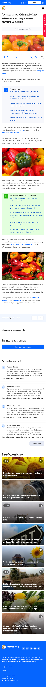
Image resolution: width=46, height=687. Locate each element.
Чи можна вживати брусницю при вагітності (22, 417)
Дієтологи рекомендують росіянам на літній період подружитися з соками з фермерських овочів (26, 215)
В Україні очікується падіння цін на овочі (24, 92)
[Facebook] (23, 648)
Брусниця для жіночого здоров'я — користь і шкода (25, 398)
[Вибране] (43, 2)
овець (28, 244)
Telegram (5, 300)
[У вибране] (41, 461)
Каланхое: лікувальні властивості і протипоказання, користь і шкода (25, 437)
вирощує (5, 132)
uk (25, 3)
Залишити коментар (23, 347)
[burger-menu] (43, 8)
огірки (16, 132)
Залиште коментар (14, 340)
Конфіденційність (7, 667)
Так (34, 318)
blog (6, 3)
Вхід (34, 2)
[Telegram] (31, 648)
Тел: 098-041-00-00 (7, 678)
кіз (32, 244)
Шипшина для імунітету (15, 379)
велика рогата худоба (18, 244)
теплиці (21, 130)
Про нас (4, 670)
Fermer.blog (4, 8)
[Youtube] (35, 648)
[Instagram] (27, 648)
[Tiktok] (38, 648)
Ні (40, 318)
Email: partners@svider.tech (10, 680)
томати (10, 132)
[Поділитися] (31, 57)
